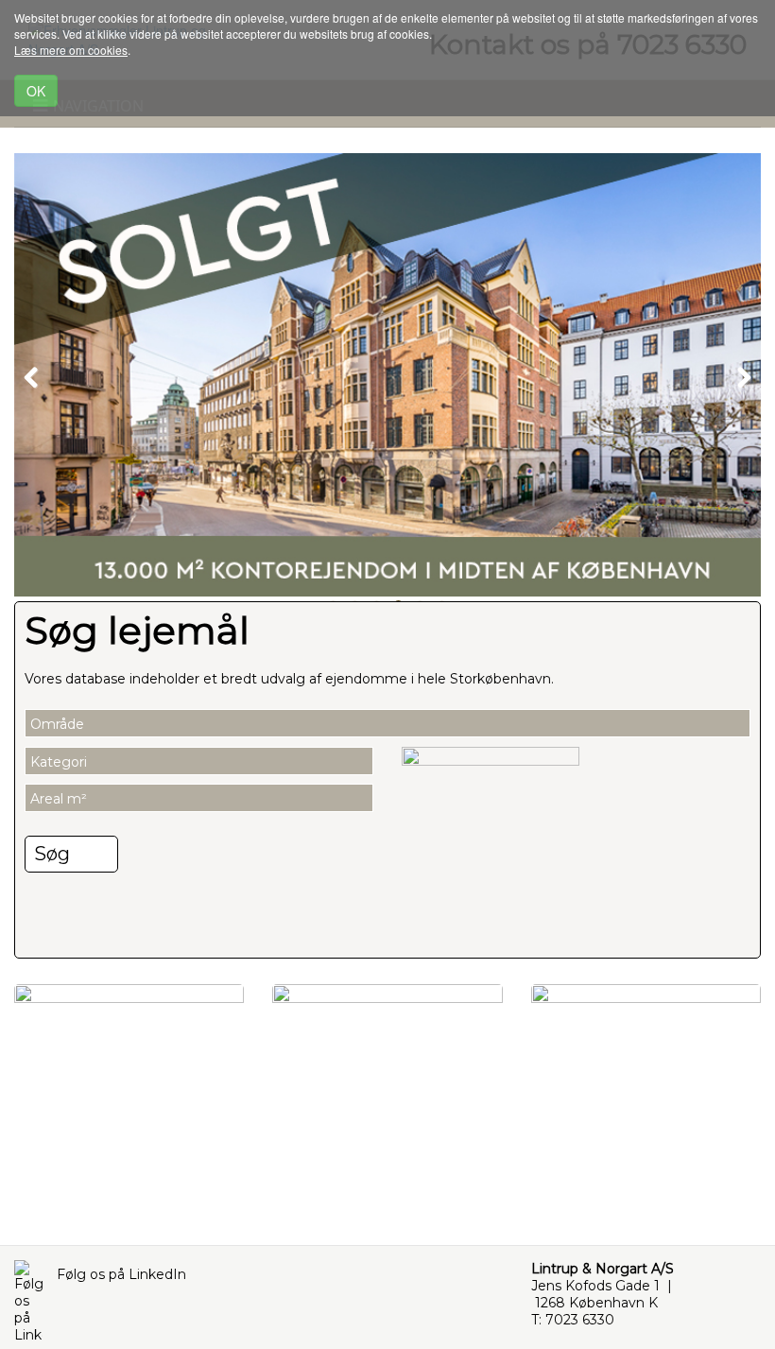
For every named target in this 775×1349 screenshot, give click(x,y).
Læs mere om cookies (71, 50)
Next (732, 374)
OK (35, 90)
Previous (42, 374)
